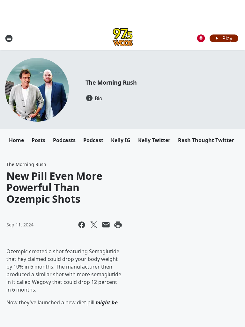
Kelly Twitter (154, 140)
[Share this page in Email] (105, 224)
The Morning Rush (111, 82)
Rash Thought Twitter (206, 140)
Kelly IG (120, 140)
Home (16, 140)
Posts (38, 140)
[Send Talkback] (201, 38)
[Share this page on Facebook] (81, 224)
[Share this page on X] (93, 224)
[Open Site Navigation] (9, 38)
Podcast (93, 140)
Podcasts (64, 140)
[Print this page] (118, 224)
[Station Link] (122, 38)
